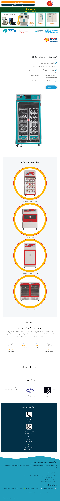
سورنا (4, 497)
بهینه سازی (8, 497)
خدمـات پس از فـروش (18, 2)
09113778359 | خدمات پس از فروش (13, 488)
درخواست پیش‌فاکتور (18, 4)
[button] (32, 26)
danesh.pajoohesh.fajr (48, 488)
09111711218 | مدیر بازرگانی (32, 488)
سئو (12, 497)
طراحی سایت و (15, 497)
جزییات (49, 87)
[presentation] (59, 18)
